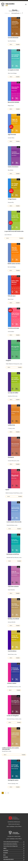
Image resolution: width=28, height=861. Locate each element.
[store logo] (8, 4)
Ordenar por (7, 13)
